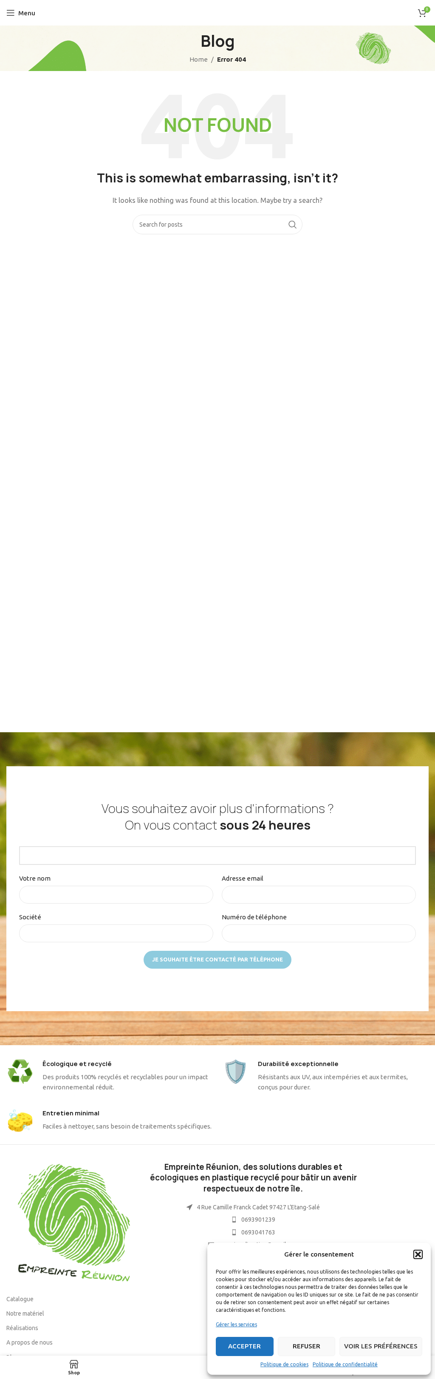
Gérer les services (236, 1324)
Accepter (244, 1346)
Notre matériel (25, 1313)
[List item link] (253, 1219)
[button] (418, 1254)
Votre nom (35, 878)
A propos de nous (29, 1342)
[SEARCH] (292, 224)
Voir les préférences (381, 1346)
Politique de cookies (284, 1364)
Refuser (306, 1346)
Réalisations (22, 1328)
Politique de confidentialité (345, 1364)
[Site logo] (218, 12)
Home (198, 59)
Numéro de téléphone (254, 917)
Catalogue (20, 1299)
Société (30, 917)
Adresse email (242, 878)
